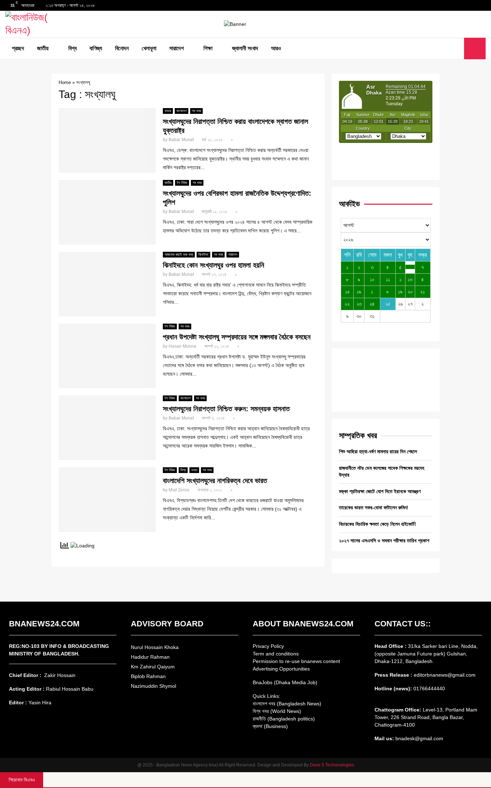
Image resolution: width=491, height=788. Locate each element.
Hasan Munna (182, 346)
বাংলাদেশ (181, 111)
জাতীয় (43, 48)
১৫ (347, 292)
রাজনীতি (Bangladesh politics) (284, 719)
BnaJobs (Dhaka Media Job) (285, 682)
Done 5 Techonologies (332, 765)
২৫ (387, 304)
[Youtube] (456, 48)
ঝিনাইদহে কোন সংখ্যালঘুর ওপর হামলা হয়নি (213, 265)
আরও (276, 48)
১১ (388, 279)
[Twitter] (449, 48)
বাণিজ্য (96, 48)
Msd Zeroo (179, 489)
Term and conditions (276, 654)
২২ (347, 304)
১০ (372, 279)
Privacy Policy (268, 646)
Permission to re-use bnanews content (296, 661)
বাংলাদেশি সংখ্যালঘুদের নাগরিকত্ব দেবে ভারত (215, 481)
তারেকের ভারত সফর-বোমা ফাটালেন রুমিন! (373, 507)
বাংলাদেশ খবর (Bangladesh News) (287, 703)
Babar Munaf (181, 139)
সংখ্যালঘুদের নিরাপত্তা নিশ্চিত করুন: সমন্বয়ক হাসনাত (226, 409)
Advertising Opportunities (281, 669)
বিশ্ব (72, 48)
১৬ (359, 292)
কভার (168, 111)
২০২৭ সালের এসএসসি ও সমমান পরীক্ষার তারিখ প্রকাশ (384, 540)
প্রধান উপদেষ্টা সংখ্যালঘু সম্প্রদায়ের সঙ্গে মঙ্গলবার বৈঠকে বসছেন (237, 337)
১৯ (400, 292)
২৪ (372, 304)
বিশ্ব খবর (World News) (277, 711)
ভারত (194, 470)
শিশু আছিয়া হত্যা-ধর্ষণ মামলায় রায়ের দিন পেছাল (378, 451)
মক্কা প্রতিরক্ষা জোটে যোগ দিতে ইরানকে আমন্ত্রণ (380, 491)
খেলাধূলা (149, 48)
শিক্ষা (207, 48)
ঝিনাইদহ (203, 254)
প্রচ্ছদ (18, 48)
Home (65, 82)
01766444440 (429, 688)
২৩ (359, 304)
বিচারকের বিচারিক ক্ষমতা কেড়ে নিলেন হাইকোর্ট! (377, 524)
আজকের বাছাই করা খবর (179, 254)
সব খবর (196, 111)
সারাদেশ (176, 48)
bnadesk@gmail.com (418, 738)
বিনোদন (122, 48)
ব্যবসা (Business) (270, 726)
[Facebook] (441, 48)
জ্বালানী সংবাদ (245, 48)
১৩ (410, 279)
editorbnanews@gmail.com (445, 675)
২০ (410, 292)
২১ (422, 292)
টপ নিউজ (182, 183)
